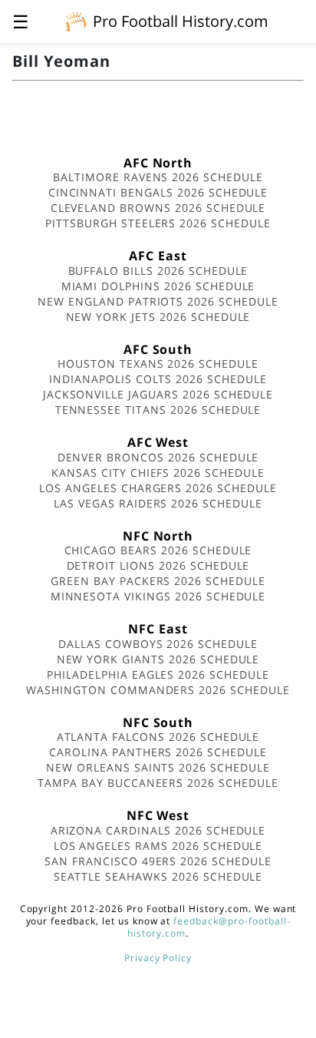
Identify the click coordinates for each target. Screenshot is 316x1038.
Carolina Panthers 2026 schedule (158, 752)
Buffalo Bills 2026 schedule (158, 270)
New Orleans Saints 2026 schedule (158, 767)
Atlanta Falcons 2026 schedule (158, 736)
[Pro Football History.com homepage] (75, 20)
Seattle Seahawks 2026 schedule (158, 876)
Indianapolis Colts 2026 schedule (158, 379)
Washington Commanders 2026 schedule (158, 690)
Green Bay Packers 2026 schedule (158, 581)
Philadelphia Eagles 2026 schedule (158, 674)
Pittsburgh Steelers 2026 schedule (158, 223)
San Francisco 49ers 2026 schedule (158, 861)
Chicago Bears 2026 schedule (158, 550)
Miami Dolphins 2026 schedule (158, 286)
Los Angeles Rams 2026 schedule (158, 845)
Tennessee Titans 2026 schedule (158, 409)
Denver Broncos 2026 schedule (158, 457)
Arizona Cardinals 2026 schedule (158, 830)
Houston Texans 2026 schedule (158, 363)
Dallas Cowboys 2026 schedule (158, 643)
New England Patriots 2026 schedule (158, 301)
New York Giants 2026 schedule (158, 659)
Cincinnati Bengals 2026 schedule (158, 192)
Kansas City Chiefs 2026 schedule (158, 472)
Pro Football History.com (180, 21)
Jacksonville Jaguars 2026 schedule (158, 394)
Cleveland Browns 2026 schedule (158, 207)
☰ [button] (20, 21)
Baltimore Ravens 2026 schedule (158, 177)
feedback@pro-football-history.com (208, 927)
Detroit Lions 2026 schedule (158, 565)
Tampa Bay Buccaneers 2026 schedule (158, 782)
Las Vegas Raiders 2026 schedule (158, 503)
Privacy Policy (158, 957)
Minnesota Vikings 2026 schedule (158, 596)
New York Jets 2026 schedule (158, 316)
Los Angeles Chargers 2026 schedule (158, 488)
